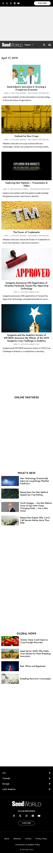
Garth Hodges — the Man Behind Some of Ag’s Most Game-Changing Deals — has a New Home (36, 507)
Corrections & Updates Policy (27, 844)
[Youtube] (18, 3)
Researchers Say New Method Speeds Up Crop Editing (34, 493)
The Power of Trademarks (26, 232)
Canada (6, 778)
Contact (28, 838)
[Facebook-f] (3, 3)
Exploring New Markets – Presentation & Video (27, 184)
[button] (49, 45)
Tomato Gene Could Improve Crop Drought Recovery (34, 641)
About (6, 838)
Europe (6, 783)
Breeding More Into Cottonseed (35, 678)
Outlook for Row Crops (26, 136)
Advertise (17, 838)
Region (28, 44)
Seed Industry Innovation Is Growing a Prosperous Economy (26, 88)
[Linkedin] (14, 3)
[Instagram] (11, 3)
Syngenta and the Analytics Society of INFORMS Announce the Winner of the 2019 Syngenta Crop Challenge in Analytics (26, 337)
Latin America (9, 789)
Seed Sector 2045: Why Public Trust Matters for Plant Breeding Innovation (35, 654)
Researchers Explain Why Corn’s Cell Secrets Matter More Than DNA (35, 520)
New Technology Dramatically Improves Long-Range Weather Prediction (34, 481)
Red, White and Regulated (32, 666)
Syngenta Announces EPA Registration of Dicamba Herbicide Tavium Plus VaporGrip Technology (26, 285)
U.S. (4, 772)
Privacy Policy (41, 838)
